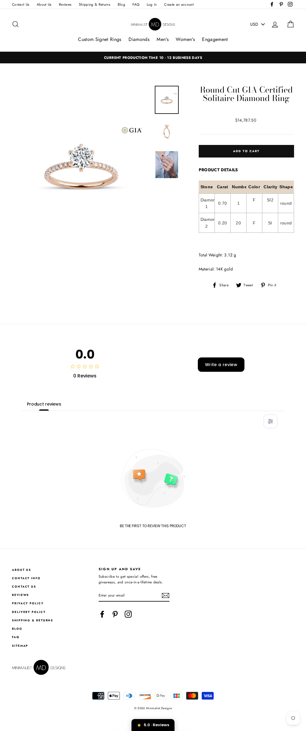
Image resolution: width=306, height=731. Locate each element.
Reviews (65, 4)
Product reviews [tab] (44, 404)
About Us (44, 4)
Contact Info (26, 578)
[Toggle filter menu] (270, 421)
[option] (153, 57)
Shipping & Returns (94, 4)
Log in (152, 4)
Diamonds (138, 39)
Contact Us (21, 4)
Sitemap (20, 646)
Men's (163, 39)
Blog (121, 4)
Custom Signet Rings (99, 39)
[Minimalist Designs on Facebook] (102, 614)
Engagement (215, 39)
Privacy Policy (28, 603)
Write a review (221, 365)
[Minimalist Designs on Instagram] (128, 614)
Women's (185, 39)
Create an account (179, 4)
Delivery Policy (29, 612)
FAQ (135, 4)
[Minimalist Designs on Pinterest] (115, 614)
